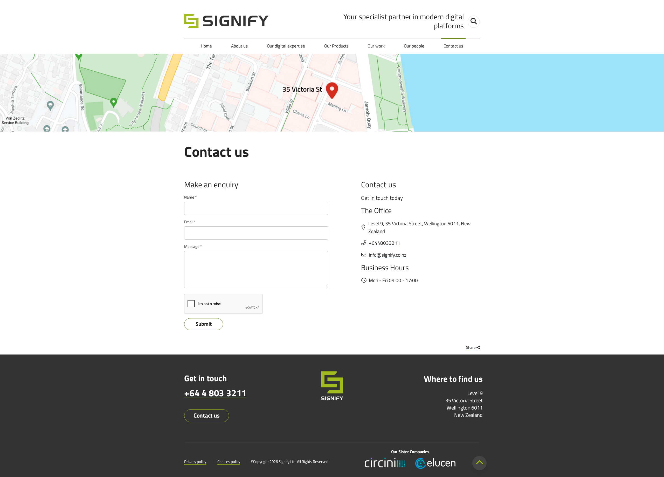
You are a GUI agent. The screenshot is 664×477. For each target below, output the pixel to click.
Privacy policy (195, 462)
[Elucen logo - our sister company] (435, 463)
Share (471, 347)
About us (239, 46)
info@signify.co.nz (387, 254)
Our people (414, 46)
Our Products (336, 46)
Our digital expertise (286, 46)
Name (189, 197)
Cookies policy (228, 462)
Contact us (453, 46)
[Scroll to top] (479, 463)
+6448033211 (384, 243)
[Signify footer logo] (332, 387)
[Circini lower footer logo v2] (385, 463)
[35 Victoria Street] (332, 93)
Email (188, 222)
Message (191, 246)
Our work (376, 46)
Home (206, 46)
